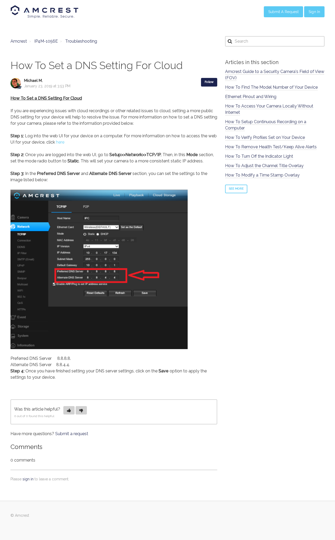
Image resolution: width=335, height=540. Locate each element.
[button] (69, 410)
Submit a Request (283, 12)
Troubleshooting (81, 41)
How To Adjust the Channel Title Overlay (264, 165)
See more (236, 188)
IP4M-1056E (46, 41)
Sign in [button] (314, 12)
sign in (28, 479)
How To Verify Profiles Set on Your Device (265, 137)
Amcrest (18, 41)
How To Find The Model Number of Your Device (271, 87)
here (60, 142)
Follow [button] (209, 82)
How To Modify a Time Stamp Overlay (262, 175)
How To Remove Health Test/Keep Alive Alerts (271, 146)
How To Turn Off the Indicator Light (259, 156)
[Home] (44, 11)
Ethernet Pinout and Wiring (250, 96)
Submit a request (71, 433)
